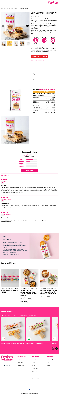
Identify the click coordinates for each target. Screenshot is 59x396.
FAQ (48, 362)
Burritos (42, 296)
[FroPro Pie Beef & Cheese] (39, 58)
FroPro (26, 393)
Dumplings (28, 298)
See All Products (36, 378)
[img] (4, 179)
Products (3, 8)
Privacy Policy (50, 365)
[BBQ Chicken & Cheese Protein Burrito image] (13, 329)
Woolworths (43, 300)
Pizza (15, 315)
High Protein (24, 301)
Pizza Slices (23, 315)
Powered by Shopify (33, 393)
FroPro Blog (50, 359)
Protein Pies (32, 315)
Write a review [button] (29, 170)
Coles (22, 298)
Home (18, 359)
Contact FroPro (20, 365)
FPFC (10, 315)
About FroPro (20, 362)
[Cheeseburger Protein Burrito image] (38, 329)
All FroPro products (10, 8)
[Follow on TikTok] (9, 365)
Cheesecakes (35, 374)
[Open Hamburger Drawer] (2, 3)
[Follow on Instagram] (6, 365)
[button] (3, 25)
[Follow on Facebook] (4, 365)
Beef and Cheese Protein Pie (21, 8)
